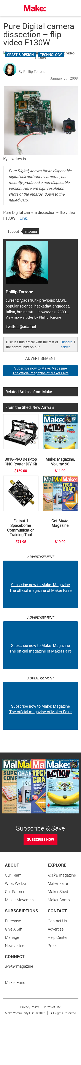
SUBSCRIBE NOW (40, 839)
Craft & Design (20, 54)
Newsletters (15, 945)
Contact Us (57, 920)
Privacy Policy (29, 1007)
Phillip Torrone (19, 292)
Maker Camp (59, 899)
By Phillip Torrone (32, 71)
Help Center (58, 937)
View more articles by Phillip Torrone (33, 317)
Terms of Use (52, 1007)
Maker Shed (58, 891)
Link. (24, 218)
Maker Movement (20, 899)
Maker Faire (58, 883)
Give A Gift (13, 929)
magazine (62, 875)
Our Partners (15, 891)
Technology (51, 54)
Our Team (13, 875)
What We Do (15, 883)
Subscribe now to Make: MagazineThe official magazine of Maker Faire (40, 371)
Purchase (13, 920)
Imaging (30, 231)
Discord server (66, 344)
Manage (12, 937)
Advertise (56, 929)
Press (52, 945)
